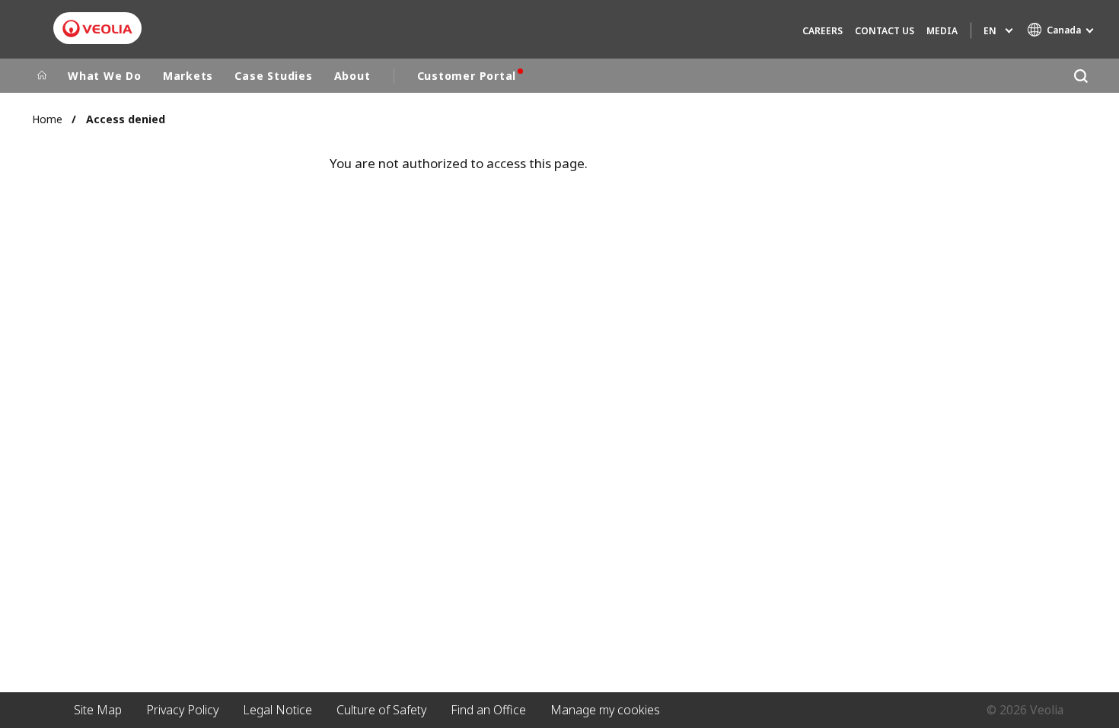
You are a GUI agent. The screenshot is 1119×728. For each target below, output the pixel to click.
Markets (188, 75)
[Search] (1080, 75)
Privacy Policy (182, 709)
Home (47, 119)
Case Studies (273, 75)
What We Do (105, 75)
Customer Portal (467, 75)
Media (942, 30)
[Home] (42, 76)
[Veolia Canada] (97, 28)
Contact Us (884, 30)
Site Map (98, 709)
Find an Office (488, 709)
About (352, 75)
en (990, 30)
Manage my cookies (605, 709)
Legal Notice (277, 709)
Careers (822, 30)
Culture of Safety (381, 709)
